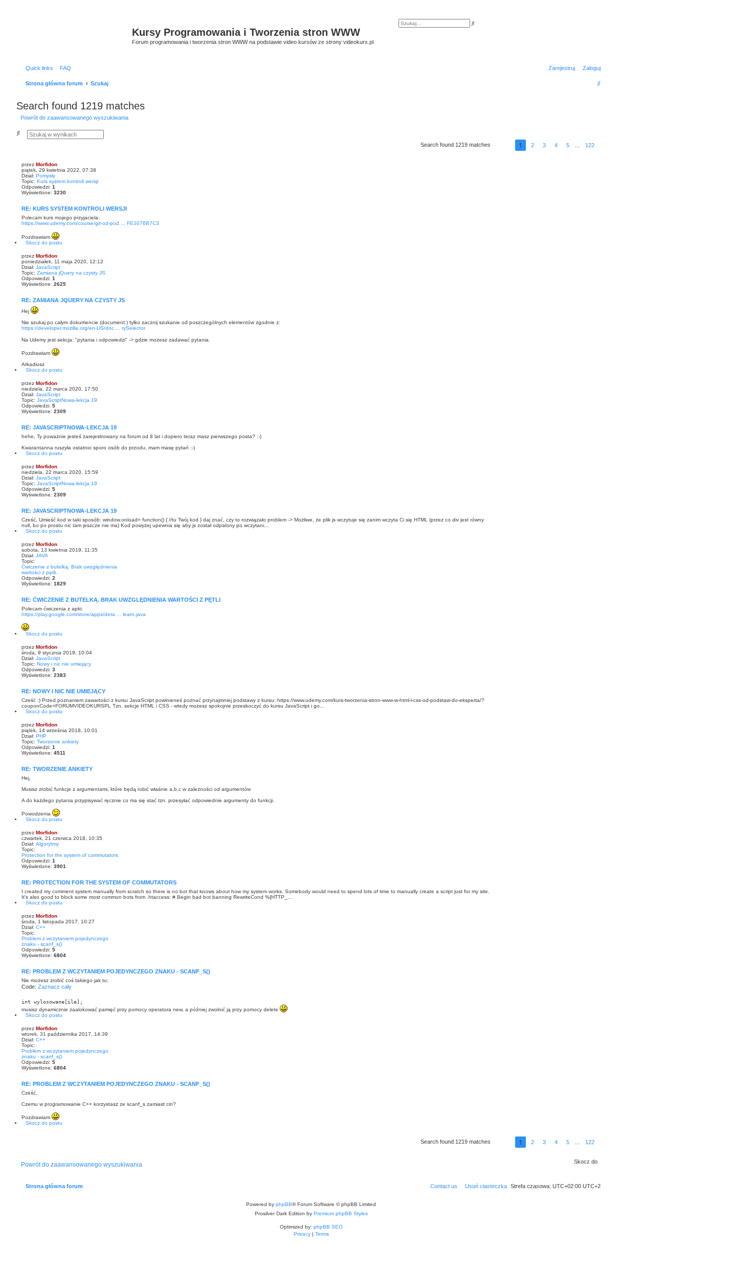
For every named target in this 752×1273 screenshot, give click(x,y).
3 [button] (544, 145)
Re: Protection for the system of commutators (98, 882)
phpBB (284, 1204)
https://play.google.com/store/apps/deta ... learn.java (83, 614)
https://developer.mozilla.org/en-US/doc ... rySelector (83, 328)
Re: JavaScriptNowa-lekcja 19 (69, 427)
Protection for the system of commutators (69, 855)
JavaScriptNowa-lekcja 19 (67, 400)
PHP (41, 736)
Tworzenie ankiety (58, 741)
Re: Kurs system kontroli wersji (74, 209)
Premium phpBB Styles (341, 1213)
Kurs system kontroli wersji (67, 181)
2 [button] (532, 145)
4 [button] (556, 145)
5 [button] (567, 145)
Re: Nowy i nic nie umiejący (63, 691)
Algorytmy (47, 844)
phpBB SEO (328, 1227)
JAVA (42, 555)
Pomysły (45, 175)
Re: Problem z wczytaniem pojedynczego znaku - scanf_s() (115, 971)
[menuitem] (63, 68)
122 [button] (589, 145)
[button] (503, 145)
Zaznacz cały (55, 987)
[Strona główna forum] (75, 36)
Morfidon (46, 164)
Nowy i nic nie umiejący (64, 664)
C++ (41, 927)
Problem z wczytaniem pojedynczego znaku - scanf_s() (64, 941)
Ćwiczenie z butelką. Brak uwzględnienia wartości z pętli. (69, 569)
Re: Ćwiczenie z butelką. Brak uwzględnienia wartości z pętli (120, 600)
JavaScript (48, 267)
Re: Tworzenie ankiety (57, 769)
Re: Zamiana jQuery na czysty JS (73, 300)
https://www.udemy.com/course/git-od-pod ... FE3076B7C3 (90, 223)
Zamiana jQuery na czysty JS (71, 273)
